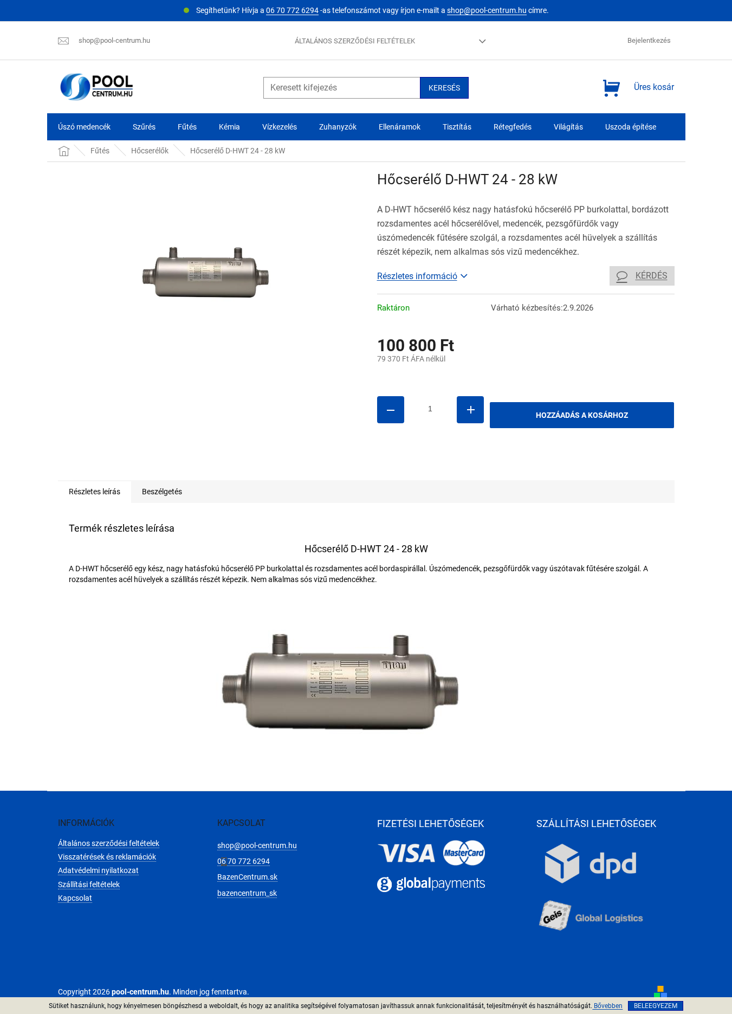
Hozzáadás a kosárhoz (582, 415)
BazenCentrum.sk (247, 877)
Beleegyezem (655, 1006)
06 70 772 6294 (292, 10)
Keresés (444, 87)
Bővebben (607, 1006)
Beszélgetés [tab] (162, 491)
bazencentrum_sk (247, 893)
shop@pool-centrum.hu (487, 10)
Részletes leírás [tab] (94, 491)
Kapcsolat (75, 898)
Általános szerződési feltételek (355, 41)
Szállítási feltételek (89, 884)
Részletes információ (417, 276)
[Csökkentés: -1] (390, 409)
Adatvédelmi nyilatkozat (98, 870)
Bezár (452, 464)
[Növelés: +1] (470, 409)
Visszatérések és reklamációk (107, 856)
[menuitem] (84, 127)
